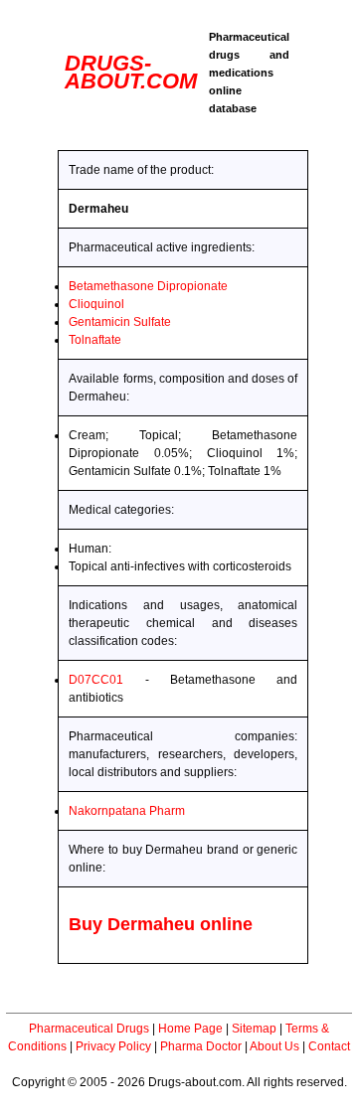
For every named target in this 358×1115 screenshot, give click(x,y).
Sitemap (254, 1028)
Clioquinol (96, 304)
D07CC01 (96, 680)
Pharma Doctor (201, 1046)
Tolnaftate (95, 340)
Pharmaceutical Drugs (89, 1028)
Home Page (190, 1028)
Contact (329, 1046)
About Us (274, 1046)
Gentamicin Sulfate (120, 322)
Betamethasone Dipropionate (148, 286)
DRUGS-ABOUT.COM (131, 72)
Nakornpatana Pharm (127, 811)
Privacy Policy (113, 1046)
